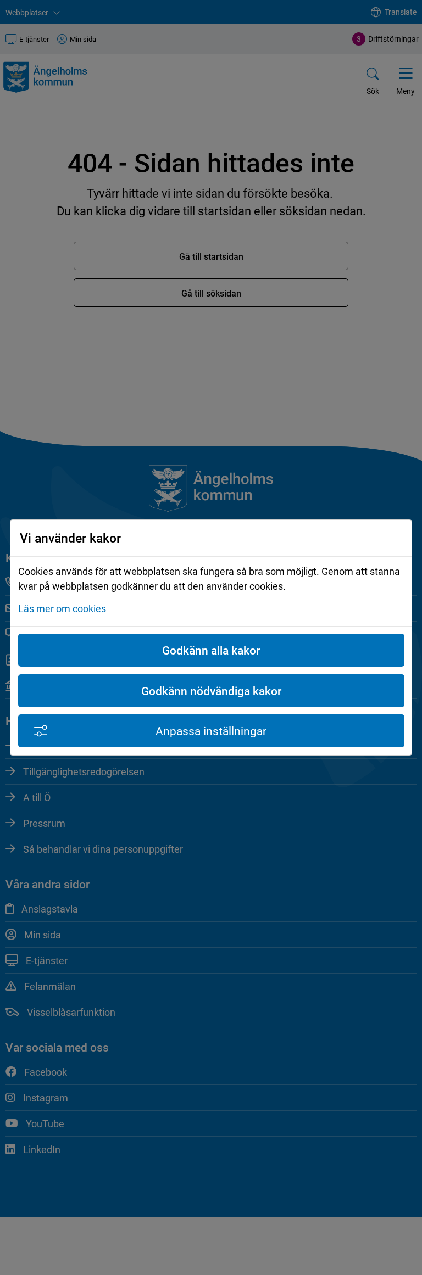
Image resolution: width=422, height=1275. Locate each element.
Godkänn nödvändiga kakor (211, 690)
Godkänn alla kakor (211, 650)
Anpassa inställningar (211, 731)
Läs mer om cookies (62, 608)
